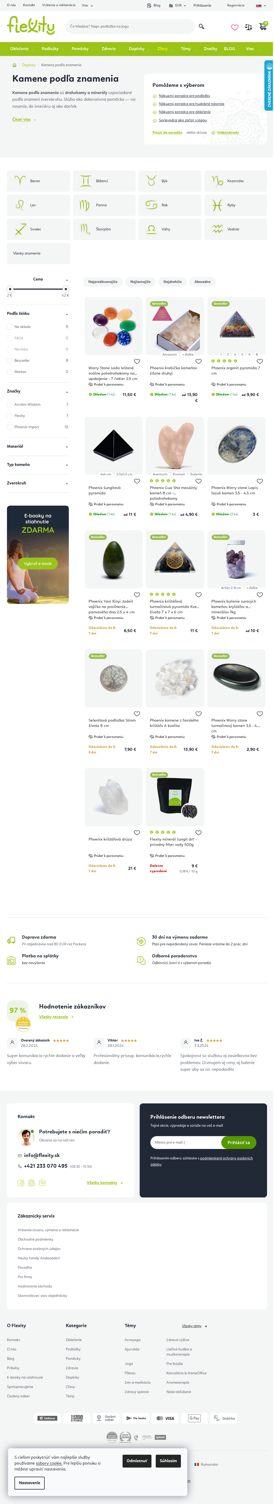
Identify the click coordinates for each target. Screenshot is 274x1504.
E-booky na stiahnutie (25, 1377)
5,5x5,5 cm (124, 474)
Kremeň (179, 474)
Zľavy (70, 1387)
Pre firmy (25, 1277)
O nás (11, 5)
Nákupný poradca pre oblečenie (185, 112)
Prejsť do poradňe (167, 133)
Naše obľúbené (178, 1392)
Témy (70, 1396)
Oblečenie (74, 1340)
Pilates (130, 1373)
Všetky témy (191, 1326)
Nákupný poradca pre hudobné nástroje (191, 104)
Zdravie (72, 1368)
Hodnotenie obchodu (35, 1286)
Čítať (21, 120)
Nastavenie (29, 1483)
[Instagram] (31, 1183)
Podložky (73, 1349)
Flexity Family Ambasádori (39, 1258)
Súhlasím (168, 1461)
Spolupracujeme (20, 1387)
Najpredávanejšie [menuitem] (102, 282)
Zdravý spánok (137, 1392)
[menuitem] (22, 49)
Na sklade (41, 327)
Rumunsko (209, 1464)
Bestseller (41, 361)
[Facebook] (21, 1183)
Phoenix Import (41, 427)
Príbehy (13, 1368)
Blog (157, 5)
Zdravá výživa (177, 1340)
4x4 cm (105, 474)
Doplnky (72, 1377)
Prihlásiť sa (239, 1142)
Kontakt (29, 5)
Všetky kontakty (102, 1183)
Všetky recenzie (53, 1017)
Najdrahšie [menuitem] (172, 282)
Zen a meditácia (137, 1382)
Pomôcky (73, 1359)
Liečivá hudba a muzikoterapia (179, 1352)
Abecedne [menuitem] (203, 282)
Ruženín (196, 474)
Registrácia (235, 5)
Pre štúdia (174, 1364)
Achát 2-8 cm (231, 588)
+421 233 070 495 (46, 1166)
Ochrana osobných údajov (39, 1249)
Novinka (41, 349)
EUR (178, 5)
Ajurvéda (132, 1349)
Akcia (41, 338)
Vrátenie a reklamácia (58, 5)
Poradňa (25, 1268)
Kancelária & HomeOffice (186, 1373)
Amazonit (169, 354)
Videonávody (228, 133)
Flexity (41, 416)
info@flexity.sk (42, 1155)
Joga (129, 1364)
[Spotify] (42, 1183)
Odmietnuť (137, 1461)
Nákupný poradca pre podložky (184, 96)
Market (41, 372)
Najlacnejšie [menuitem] (140, 282)
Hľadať (201, 26)
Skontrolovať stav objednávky (42, 1296)
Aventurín (160, 474)
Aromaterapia (177, 1382)
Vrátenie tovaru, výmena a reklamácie (48, 1230)
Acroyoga (132, 1340)
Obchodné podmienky (35, 1239)
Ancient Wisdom (41, 404)
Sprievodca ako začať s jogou (183, 120)
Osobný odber (18, 1396)
